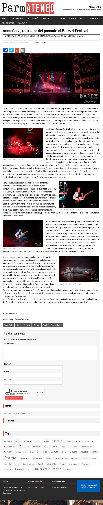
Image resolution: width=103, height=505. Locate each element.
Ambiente (8, 441)
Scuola (93, 458)
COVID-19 (9, 446)
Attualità (33, 18)
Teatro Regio (56, 325)
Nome (7, 364)
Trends (72, 18)
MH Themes (28, 501)
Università (47, 18)
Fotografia (73, 447)
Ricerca (74, 458)
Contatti (22, 23)
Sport (83, 18)
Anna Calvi (8, 325)
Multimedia (8, 23)
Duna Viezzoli (35, 42)
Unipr (7, 469)
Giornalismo (87, 446)
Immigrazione (21, 452)
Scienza (84, 458)
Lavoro (55, 451)
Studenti (51, 463)
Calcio (36, 441)
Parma (36, 325)
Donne (36, 446)
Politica (49, 458)
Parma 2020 (24, 459)
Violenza (68, 470)
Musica (84, 451)
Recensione (62, 458)
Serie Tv (7, 464)
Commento (9, 343)
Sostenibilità (28, 464)
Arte (17, 441)
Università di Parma (47, 469)
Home (5, 18)
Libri (64, 452)
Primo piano (17, 18)
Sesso (17, 464)
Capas (46, 441)
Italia (44, 451)
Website (7, 379)
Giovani (8, 451)
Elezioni (46, 447)
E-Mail (7, 371)
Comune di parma (73, 441)
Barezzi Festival (23, 325)
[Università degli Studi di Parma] (88, 486)
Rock (45, 325)
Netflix (94, 451)
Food (63, 447)
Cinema (57, 441)
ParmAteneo (37, 459)
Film (55, 446)
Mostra (73, 451)
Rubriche (95, 18)
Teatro (62, 464)
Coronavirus (89, 441)
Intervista (34, 452)
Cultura (61, 18)
